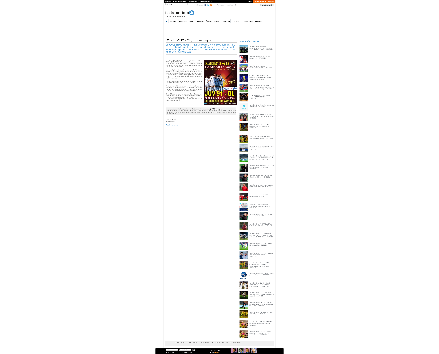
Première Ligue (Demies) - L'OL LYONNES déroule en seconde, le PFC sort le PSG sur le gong (261, 87)
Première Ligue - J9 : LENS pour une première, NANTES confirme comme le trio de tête (261, 304)
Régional (208, 21)
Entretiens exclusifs (206, 1)
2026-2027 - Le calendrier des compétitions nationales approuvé (259, 205)
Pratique (236, 21)
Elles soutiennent (216, 350)
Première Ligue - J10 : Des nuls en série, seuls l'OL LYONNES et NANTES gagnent (261, 294)
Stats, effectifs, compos (253, 21)
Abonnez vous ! (170, 352)
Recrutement (216, 342)
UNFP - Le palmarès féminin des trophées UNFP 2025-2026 (259, 96)
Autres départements (179, 1)
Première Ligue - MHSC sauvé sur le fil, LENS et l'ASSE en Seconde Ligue (261, 115)
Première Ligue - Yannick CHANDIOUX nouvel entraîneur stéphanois (261, 166)
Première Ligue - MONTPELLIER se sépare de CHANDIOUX (260, 224)
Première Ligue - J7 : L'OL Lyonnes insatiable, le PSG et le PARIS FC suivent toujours (260, 333)
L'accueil (166, 21)
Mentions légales (180, 342)
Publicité (225, 342)
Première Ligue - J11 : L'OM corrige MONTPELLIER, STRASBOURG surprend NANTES (260, 284)
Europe (191, 21)
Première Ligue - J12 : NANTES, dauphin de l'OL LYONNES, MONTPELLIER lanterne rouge (259, 264)
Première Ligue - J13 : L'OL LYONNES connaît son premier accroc (261, 254)
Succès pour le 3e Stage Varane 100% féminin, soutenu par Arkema (261, 147)
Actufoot (168, 1)
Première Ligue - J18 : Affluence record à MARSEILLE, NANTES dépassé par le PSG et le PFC (261, 157)
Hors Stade (226, 21)
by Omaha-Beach (235, 342)
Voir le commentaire (172, 125)
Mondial (173, 21)
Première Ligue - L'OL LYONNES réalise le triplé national (259, 67)
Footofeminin (193, 1)
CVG (189, 342)
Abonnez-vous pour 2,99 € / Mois (264, 1)
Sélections (183, 21)
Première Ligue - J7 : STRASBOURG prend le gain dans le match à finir (260, 322)
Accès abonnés (267, 5)
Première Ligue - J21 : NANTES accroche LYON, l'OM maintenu (259, 125)
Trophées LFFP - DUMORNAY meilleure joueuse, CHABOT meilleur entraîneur (260, 77)
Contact (249, 1)
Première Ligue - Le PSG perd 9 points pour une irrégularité (261, 274)
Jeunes (216, 21)
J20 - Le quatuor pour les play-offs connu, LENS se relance (260, 137)
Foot (214, 352)
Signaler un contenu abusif (201, 342)
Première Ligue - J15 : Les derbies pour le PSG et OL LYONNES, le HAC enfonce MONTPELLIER (261, 235)
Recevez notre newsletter (225, 5)
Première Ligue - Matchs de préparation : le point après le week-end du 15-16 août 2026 (260, 48)
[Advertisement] (205, 31)
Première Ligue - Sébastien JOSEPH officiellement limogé (260, 176)
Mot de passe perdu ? (187, 352)
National (200, 21)
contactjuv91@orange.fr (213, 109)
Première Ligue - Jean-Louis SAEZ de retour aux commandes (261, 186)
